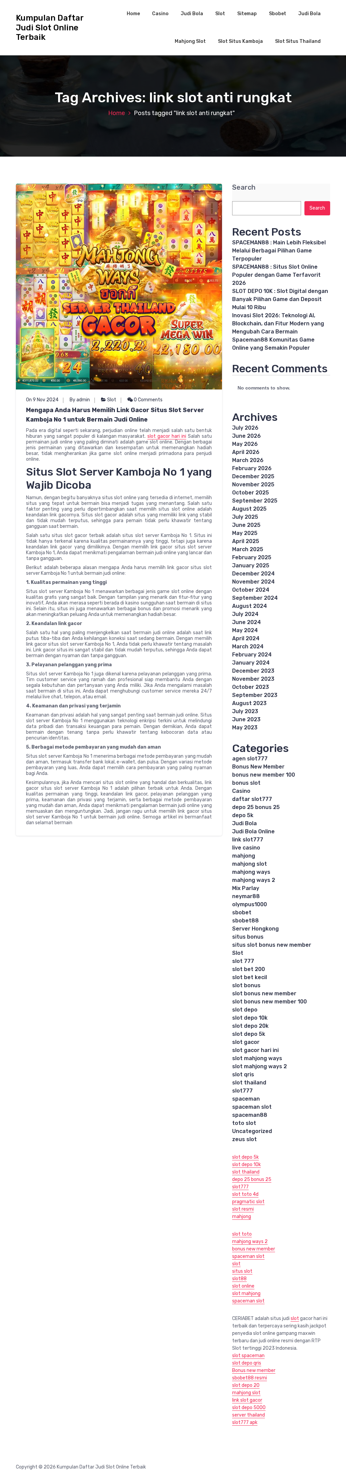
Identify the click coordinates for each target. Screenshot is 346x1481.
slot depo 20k (250, 1026)
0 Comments (148, 400)
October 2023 (250, 687)
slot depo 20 (246, 1385)
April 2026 (246, 452)
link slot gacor (247, 1400)
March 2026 (248, 460)
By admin (80, 400)
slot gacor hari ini (166, 436)
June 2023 (246, 719)
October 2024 (250, 590)
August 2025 (249, 509)
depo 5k (242, 815)
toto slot (244, 1123)
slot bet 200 (248, 969)
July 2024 (245, 614)
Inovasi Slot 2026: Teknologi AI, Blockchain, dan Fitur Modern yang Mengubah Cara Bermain (278, 323)
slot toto (242, 1234)
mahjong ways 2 (253, 880)
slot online (243, 1286)
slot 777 (243, 961)
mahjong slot (249, 864)
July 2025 (245, 517)
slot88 (239, 1279)
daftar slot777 (252, 799)
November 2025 (253, 484)
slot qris (243, 1074)
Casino (160, 14)
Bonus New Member (258, 766)
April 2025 (245, 541)
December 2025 (253, 476)
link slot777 (247, 839)
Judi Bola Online (253, 831)
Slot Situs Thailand (298, 41)
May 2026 (245, 444)
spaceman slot (252, 1107)
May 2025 (244, 533)
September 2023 (254, 695)
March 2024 (248, 646)
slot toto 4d (245, 1194)
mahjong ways (251, 872)
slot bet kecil (249, 977)
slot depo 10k (250, 1018)
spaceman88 (249, 1115)
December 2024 (253, 573)
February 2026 (252, 468)
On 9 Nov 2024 (42, 400)
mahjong (243, 856)
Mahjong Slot (190, 41)
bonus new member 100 (263, 775)
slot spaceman (248, 1355)
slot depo (244, 1009)
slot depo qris (246, 1363)
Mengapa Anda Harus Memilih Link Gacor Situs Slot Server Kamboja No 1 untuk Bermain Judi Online (115, 414)
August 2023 (249, 703)
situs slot (242, 1271)
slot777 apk (244, 1422)
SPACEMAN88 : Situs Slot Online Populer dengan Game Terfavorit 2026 (276, 275)
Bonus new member (253, 1370)
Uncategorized (252, 1131)
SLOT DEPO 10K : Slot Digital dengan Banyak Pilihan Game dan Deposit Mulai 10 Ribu (280, 299)
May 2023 (244, 727)
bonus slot (246, 783)
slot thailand (249, 1082)
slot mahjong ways (257, 1058)
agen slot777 (250, 758)
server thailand (248, 1415)
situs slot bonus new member (271, 945)
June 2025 (246, 525)
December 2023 (253, 671)
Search (243, 187)
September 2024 (255, 598)
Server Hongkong (255, 928)
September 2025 (254, 500)
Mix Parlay (245, 888)
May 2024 (245, 630)
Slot (220, 14)
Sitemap (247, 14)
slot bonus (246, 985)
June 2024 (246, 622)
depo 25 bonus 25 (256, 807)
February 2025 (251, 557)
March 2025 (247, 549)
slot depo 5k (248, 1034)
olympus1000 (249, 904)
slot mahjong (246, 1293)
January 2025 (250, 565)
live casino (246, 847)
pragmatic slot (248, 1202)
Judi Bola (192, 14)
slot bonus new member (264, 993)
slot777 (242, 1090)
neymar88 (246, 896)
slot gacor (246, 1042)
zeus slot (244, 1139)
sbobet (241, 912)
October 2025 (250, 492)
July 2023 (245, 711)
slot (236, 1264)
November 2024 (253, 581)
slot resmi (243, 1209)
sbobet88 (245, 920)
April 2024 (246, 638)
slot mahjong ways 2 (259, 1066)
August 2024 (249, 606)
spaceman (246, 1099)
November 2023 (253, 679)
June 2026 (246, 436)
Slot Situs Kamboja (240, 41)
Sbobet (277, 14)
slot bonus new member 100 (269, 1001)
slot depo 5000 (249, 1407)
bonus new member (253, 1249)
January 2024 (251, 662)
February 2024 (252, 654)
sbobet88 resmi (249, 1378)
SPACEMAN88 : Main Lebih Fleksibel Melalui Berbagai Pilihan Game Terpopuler (279, 250)
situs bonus (248, 937)
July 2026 (245, 428)
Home (133, 14)
